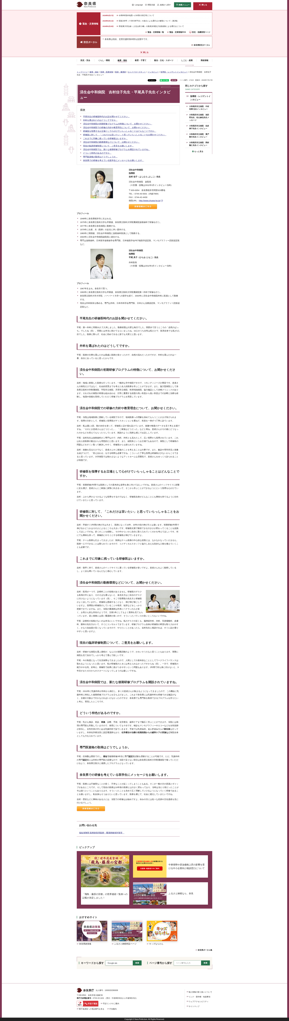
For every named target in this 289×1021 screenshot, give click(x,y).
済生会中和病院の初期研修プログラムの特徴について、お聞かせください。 (117, 124)
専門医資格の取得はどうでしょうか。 (100, 157)
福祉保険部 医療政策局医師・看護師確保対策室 (101, 833)
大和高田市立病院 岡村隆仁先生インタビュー (199, 144)
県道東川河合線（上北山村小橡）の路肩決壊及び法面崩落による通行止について (151, 26)
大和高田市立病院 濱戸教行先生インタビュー (199, 135)
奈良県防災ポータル (202, 45)
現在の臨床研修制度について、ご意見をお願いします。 (108, 146)
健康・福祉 (94, 72)
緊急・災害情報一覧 (156, 32)
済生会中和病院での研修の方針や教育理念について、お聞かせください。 (116, 127)
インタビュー (153, 72)
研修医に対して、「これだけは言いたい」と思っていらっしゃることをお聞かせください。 (124, 135)
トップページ (82, 72)
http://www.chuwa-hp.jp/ (149, 201)
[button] (137, 5)
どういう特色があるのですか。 (97, 153)
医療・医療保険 (106, 72)
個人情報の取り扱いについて (200, 992)
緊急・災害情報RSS (177, 32)
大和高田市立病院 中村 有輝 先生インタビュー (199, 107)
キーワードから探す (92, 963)
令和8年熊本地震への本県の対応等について (136, 15)
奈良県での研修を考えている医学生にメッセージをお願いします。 (113, 160)
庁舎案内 (113, 1009)
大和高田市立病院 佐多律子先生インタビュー (199, 127)
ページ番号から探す (160, 963)
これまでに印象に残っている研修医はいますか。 (105, 138)
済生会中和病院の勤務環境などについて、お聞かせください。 (111, 142)
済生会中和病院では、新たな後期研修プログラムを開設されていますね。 (116, 149)
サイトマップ (194, 1006)
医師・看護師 (120, 72)
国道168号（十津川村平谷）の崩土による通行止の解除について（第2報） (149, 21)
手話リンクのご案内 (111, 1004)
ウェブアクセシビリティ (199, 1001)
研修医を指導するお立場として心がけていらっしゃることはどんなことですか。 (119, 131)
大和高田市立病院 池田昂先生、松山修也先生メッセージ (199, 117)
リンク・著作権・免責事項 (199, 997)
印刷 (174, 80)
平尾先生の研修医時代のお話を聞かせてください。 (106, 116)
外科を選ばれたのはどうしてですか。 (100, 120)
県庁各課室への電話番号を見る (91, 1009)
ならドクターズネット (137, 72)
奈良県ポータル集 (205, 950)
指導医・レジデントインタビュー (174, 72)
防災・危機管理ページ (201, 32)
